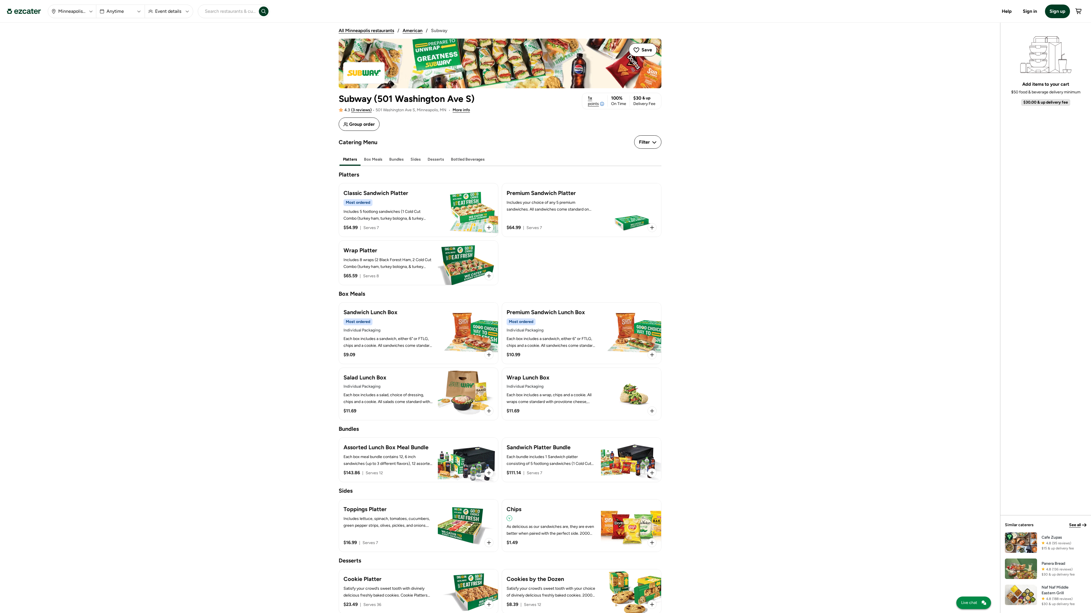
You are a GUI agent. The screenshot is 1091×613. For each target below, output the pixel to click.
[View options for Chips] (652, 542)
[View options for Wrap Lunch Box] (652, 410)
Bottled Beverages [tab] (468, 159)
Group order (362, 124)
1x (593, 100)
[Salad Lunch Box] (418, 394)
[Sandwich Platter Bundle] (581, 460)
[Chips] (581, 525)
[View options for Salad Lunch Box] (489, 410)
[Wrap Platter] (418, 263)
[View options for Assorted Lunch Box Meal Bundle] (489, 472)
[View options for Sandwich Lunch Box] (489, 354)
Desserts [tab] (436, 159)
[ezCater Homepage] (24, 11)
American (412, 30)
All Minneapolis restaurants (366, 30)
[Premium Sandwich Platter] (581, 210)
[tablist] (500, 159)
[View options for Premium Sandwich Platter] (652, 227)
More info (461, 110)
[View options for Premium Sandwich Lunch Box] (652, 354)
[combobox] (227, 11)
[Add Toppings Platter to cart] (489, 542)
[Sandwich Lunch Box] (418, 333)
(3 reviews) (361, 110)
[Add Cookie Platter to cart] (489, 604)
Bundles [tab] (396, 159)
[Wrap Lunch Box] (581, 394)
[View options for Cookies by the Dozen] (652, 604)
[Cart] (1078, 11)
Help (1007, 11)
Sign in (1030, 11)
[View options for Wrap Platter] (489, 275)
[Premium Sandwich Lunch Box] (581, 333)
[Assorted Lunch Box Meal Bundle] (418, 460)
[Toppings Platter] (418, 525)
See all (1075, 524)
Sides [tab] (416, 159)
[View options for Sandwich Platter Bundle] (652, 472)
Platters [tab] (350, 159)
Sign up (1057, 11)
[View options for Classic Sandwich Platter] (489, 227)
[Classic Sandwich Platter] (418, 210)
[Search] (263, 11)
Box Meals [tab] (373, 159)
